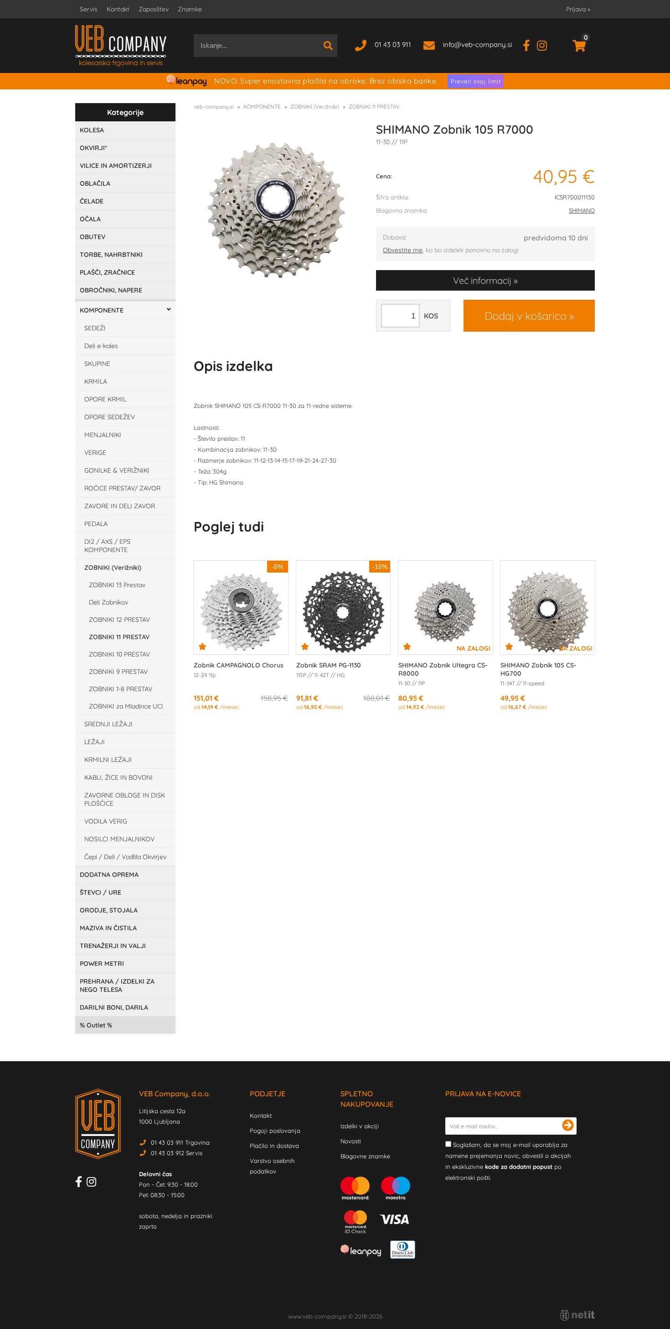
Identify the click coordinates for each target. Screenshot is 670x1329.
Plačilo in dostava (274, 1145)
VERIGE (95, 452)
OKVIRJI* (93, 148)
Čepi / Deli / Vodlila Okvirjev (125, 857)
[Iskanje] (328, 45)
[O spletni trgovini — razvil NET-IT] (577, 1315)
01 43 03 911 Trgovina (180, 1142)
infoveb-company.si (477, 44)
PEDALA (96, 524)
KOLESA (92, 130)
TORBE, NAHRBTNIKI (111, 254)
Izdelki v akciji (359, 1126)
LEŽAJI (94, 742)
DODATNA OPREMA (109, 874)
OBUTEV (92, 237)
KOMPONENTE (102, 310)
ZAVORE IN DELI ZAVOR (119, 506)
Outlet (96, 1025)
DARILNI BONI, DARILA (114, 1007)
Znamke (190, 9)
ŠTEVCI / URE (100, 892)
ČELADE (91, 201)
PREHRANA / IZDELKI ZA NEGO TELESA (117, 985)
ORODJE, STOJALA (109, 910)
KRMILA (95, 381)
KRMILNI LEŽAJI (108, 760)
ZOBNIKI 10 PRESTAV (119, 654)
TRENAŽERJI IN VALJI (113, 946)
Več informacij (482, 280)
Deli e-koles (101, 346)
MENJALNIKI (102, 435)
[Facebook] (530, 44)
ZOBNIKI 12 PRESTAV (119, 619)
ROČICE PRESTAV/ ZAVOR (122, 488)
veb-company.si (214, 106)
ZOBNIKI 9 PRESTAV (118, 671)
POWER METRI (102, 963)
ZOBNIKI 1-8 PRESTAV (120, 689)
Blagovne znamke (365, 1156)
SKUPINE (97, 364)
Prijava (578, 9)
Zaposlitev (154, 9)
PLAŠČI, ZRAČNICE (107, 272)
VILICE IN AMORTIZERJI (116, 166)
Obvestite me (403, 250)
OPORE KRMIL (105, 399)
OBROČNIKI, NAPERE (111, 290)
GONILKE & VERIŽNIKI (116, 470)
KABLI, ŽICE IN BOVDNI (118, 777)
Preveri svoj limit (475, 81)
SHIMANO (582, 210)
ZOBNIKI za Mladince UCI (126, 706)
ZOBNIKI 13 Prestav (117, 585)
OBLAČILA (95, 183)
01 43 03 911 (393, 44)
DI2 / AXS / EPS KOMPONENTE (107, 545)
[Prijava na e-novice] (568, 1126)
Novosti (350, 1141)
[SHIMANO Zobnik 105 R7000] (276, 210)
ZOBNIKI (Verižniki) (112, 567)
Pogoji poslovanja (275, 1130)
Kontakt (118, 9)
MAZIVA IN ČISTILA (108, 928)
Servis (89, 9)
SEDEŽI (95, 328)
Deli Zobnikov (108, 602)
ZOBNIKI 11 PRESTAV (119, 637)
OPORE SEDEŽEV (109, 417)
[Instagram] (545, 44)
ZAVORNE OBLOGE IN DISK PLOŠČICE (124, 799)
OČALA (90, 219)
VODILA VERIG (105, 821)
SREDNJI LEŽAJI (108, 724)
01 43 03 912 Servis (176, 1153)
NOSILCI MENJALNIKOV (119, 839)
